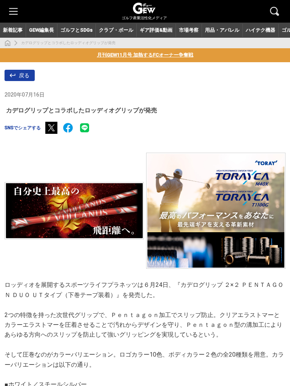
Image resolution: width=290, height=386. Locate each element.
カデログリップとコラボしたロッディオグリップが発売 (68, 43)
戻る (24, 75)
